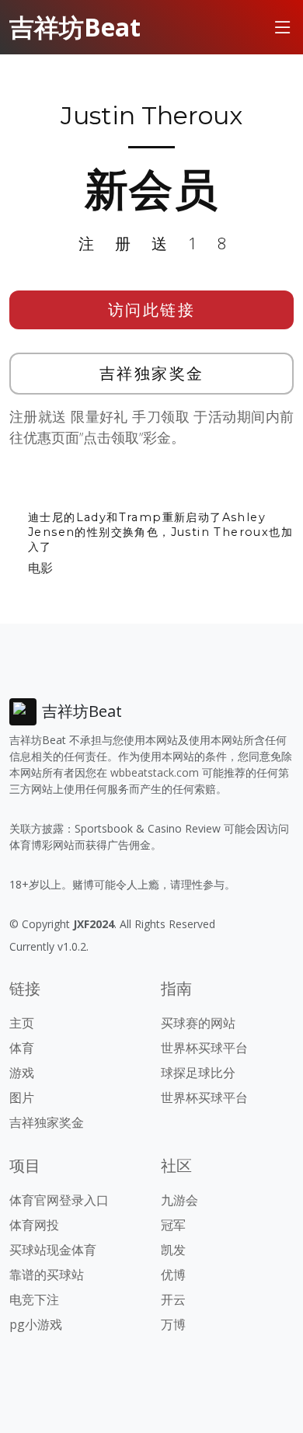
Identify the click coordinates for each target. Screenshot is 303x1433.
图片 (21, 1097)
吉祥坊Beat (75, 26)
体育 (21, 1047)
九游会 (179, 1200)
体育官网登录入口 (59, 1200)
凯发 (173, 1249)
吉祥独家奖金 (151, 373)
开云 (173, 1299)
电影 (40, 567)
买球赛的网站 (198, 1022)
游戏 (21, 1072)
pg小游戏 (35, 1324)
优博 (173, 1274)
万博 (173, 1324)
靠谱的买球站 (46, 1274)
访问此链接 (152, 309)
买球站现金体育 (52, 1249)
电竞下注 (34, 1299)
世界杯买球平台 (204, 1047)
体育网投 (34, 1224)
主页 (21, 1022)
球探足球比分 (198, 1072)
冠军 (173, 1224)
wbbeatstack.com (154, 772)
